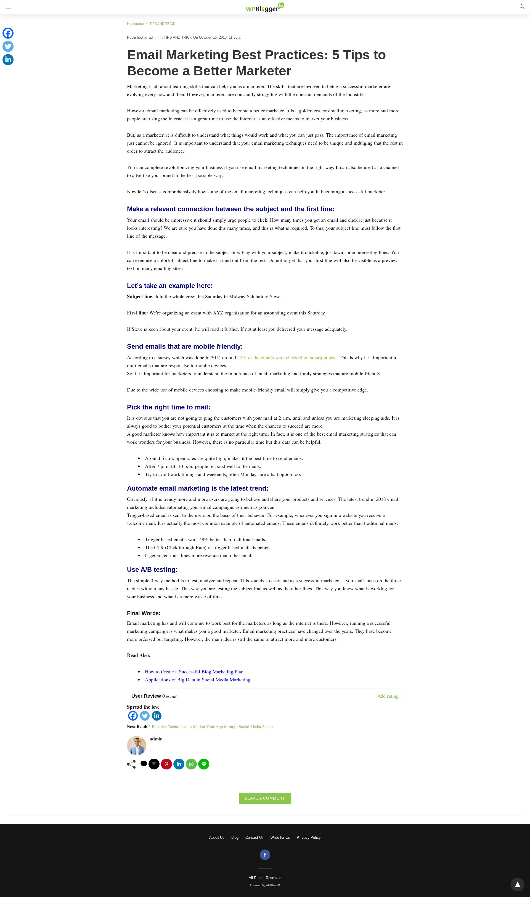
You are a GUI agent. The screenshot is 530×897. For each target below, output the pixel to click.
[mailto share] (154, 764)
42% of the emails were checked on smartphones (286, 357)
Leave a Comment (265, 798)
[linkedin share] (178, 764)
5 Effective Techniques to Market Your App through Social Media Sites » (211, 726)
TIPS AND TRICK (162, 24)
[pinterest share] (166, 764)
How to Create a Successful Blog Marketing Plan (194, 671)
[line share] (203, 764)
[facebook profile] (265, 855)
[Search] (521, 6)
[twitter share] (144, 763)
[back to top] (517, 884)
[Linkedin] (157, 718)
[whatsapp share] (191, 764)
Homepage (135, 24)
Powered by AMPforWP (265, 885)
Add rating (388, 695)
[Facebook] (133, 718)
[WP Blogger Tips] (265, 5)
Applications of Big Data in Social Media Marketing (197, 679)
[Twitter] (145, 718)
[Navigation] (7, 7)
